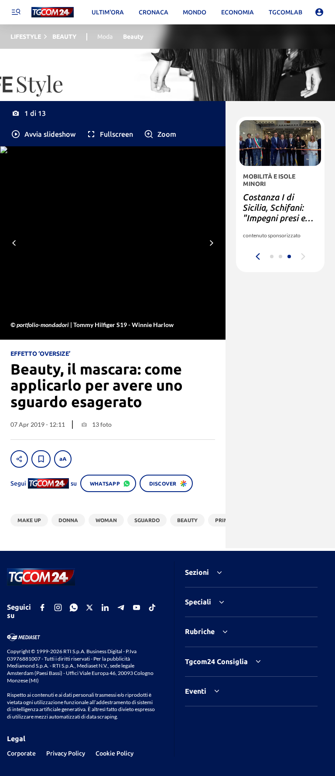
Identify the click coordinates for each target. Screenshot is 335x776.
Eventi (195, 691)
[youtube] (136, 607)
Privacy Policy (65, 753)
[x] (89, 607)
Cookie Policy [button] (114, 753)
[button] (42, 134)
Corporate (21, 753)
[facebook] (42, 607)
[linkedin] (105, 607)
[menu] (15, 12)
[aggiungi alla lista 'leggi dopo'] (41, 459)
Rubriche (200, 631)
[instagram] (58, 607)
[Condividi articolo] (19, 459)
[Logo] (52, 12)
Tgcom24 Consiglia (216, 661)
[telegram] (120, 607)
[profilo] (319, 12)
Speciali (198, 602)
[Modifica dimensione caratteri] (63, 459)
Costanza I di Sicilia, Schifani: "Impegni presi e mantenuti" (274, 212)
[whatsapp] (73, 607)
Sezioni (197, 572)
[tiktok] (152, 607)
